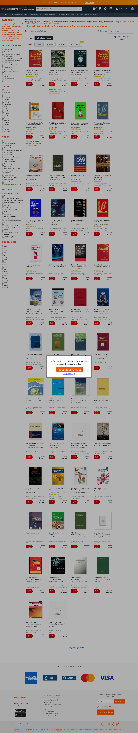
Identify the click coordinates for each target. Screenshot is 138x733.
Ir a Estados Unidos (69, 369)
